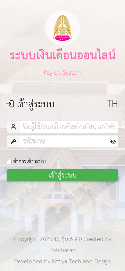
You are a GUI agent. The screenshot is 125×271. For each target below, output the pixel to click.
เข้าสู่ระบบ (62, 175)
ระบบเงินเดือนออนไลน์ (62, 54)
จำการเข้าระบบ (29, 161)
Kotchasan (62, 250)
